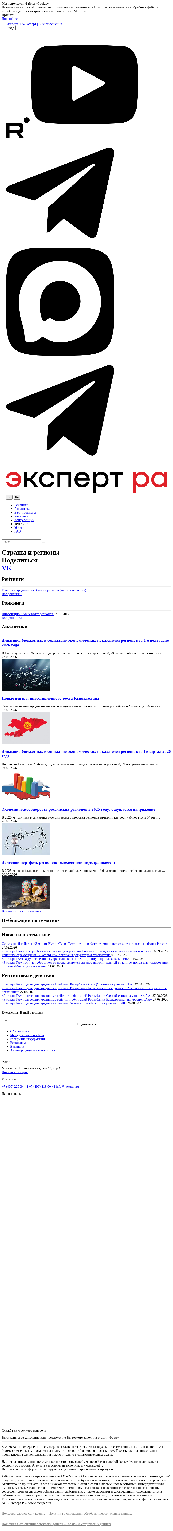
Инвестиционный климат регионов (28, 614)
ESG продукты (25, 512)
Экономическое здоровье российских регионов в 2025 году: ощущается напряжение (78, 809)
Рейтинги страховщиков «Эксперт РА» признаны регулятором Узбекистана (56, 955)
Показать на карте (15, 1072)
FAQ (17, 531)
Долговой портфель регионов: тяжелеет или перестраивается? (59, 862)
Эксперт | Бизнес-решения (43, 24)
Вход (11, 28)
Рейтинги (21, 505)
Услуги (19, 527)
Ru (17, 497)
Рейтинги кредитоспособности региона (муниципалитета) (44, 590)
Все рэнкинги (12, 618)
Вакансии (17, 1046)
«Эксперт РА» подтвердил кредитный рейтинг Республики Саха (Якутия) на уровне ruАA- (68, 984)
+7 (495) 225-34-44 (15, 1086)
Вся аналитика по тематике (21, 911)
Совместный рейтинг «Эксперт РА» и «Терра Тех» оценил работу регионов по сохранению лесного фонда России (84, 943)
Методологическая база (27, 1035)
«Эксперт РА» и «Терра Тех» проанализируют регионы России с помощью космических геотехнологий (77, 951)
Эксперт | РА (15, 24)
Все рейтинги (12, 594)
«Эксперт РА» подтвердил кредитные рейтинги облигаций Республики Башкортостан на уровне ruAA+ (77, 999)
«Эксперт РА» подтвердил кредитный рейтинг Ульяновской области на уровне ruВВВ (64, 1003)
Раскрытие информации (27, 1039)
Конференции (24, 520)
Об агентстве (19, 1031)
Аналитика (22, 508)
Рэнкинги (21, 516)
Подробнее (10, 18)
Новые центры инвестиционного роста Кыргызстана (50, 698)
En (9, 497)
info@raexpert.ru (67, 1086)
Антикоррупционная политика (32, 1050)
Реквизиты (18, 1042)
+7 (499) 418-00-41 (42, 1086)
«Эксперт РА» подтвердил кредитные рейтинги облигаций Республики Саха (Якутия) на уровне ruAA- (77, 995)
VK (7, 568)
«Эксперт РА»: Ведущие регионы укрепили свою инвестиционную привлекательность (65, 959)
